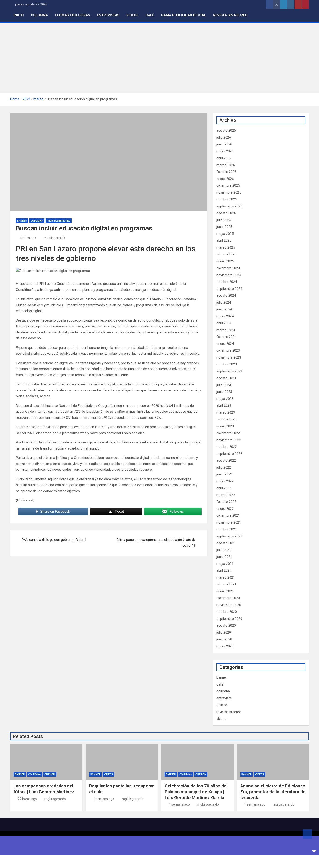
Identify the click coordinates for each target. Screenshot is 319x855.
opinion (222, 705)
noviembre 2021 (228, 522)
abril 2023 (223, 405)
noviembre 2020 (228, 605)
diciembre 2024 (228, 268)
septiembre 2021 (229, 536)
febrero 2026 (226, 172)
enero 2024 (225, 344)
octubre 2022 (226, 447)
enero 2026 (225, 179)
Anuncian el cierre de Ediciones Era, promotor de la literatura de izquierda (272, 791)
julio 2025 (223, 220)
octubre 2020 (226, 612)
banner (22, 220)
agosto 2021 (226, 543)
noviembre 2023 (228, 357)
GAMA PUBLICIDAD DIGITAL (183, 15)
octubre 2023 (226, 364)
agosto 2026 (226, 130)
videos (221, 719)
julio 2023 (223, 385)
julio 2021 (223, 550)
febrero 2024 (226, 337)
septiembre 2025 (229, 206)
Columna (39, 15)
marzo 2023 (225, 412)
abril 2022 (223, 488)
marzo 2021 (225, 577)
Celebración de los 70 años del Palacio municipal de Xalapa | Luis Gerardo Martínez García (196, 791)
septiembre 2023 (229, 371)
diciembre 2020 (228, 598)
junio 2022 (224, 474)
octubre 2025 (226, 199)
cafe (219, 684)
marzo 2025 (225, 247)
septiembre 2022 (229, 454)
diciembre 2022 (228, 433)
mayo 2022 (225, 481)
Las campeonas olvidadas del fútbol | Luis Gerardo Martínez (44, 788)
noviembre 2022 (228, 440)
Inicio (19, 15)
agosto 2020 (226, 625)
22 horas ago (27, 799)
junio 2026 (224, 144)
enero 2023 (225, 426)
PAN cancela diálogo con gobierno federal (54, 540)
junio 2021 (224, 557)
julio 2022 (223, 467)
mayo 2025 (225, 234)
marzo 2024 (225, 330)
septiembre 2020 (229, 619)
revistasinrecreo (59, 220)
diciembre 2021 (228, 515)
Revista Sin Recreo (230, 15)
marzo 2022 (225, 495)
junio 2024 (224, 309)
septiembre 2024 (229, 289)
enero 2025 (225, 261)
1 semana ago (103, 799)
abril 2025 (223, 240)
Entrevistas (108, 15)
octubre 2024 (226, 282)
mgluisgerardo (54, 238)
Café (149, 15)
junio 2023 (224, 392)
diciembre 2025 (228, 185)
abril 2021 (223, 570)
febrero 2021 (226, 584)
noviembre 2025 (228, 192)
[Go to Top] (307, 834)
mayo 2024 (225, 316)
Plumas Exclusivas (72, 15)
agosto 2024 (226, 295)
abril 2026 (223, 158)
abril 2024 (223, 323)
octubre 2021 (226, 529)
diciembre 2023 (228, 350)
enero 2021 (225, 591)
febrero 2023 (226, 419)
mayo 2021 (225, 564)
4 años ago (28, 238)
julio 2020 (223, 632)
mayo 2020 (225, 646)
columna (37, 220)
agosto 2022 (226, 460)
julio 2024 (223, 302)
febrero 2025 (226, 254)
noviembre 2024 (228, 275)
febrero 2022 (226, 502)
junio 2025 (224, 227)
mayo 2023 (225, 399)
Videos (132, 15)
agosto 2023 (226, 378)
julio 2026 (223, 137)
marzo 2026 (225, 165)
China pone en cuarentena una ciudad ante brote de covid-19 (156, 543)
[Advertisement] (159, 57)
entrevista (224, 698)
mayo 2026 (225, 151)
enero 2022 (225, 509)
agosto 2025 (226, 213)
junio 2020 (224, 639)
